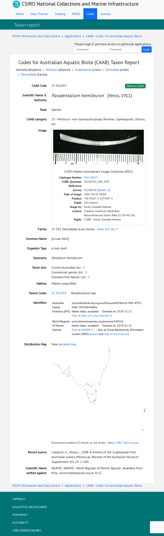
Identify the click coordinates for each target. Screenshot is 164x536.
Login (146, 49)
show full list (106, 229)
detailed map (67, 344)
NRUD (76, 14)
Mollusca (52, 70)
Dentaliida (112, 70)
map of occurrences (116, 334)
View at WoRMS (81, 330)
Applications (73, 36)
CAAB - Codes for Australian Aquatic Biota (114, 36)
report (94, 334)
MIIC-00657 (91, 177)
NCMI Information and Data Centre (36, 36)
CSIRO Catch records (126, 442)
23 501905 (59, 293)
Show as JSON (135, 86)
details (102, 190)
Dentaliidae (28, 74)
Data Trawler (39, 14)
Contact (105, 14)
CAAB (90, 14)
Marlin (20, 14)
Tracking (60, 14)
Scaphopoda (83, 70)
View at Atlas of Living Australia (90, 315)
